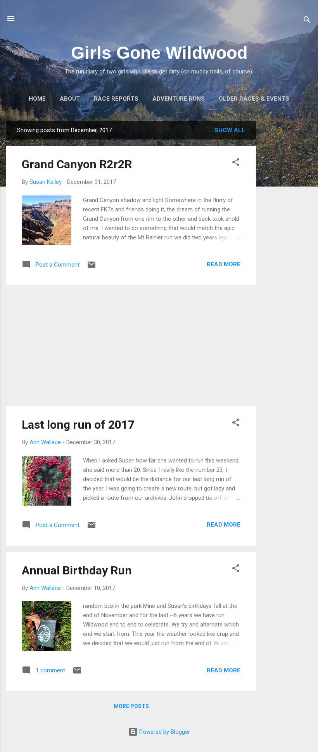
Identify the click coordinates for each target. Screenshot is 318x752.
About (70, 98)
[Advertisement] (287, 237)
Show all (229, 130)
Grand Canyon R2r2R (77, 164)
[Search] (307, 21)
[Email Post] (91, 267)
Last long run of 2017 (78, 424)
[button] (235, 163)
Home (37, 98)
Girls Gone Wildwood (159, 53)
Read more (223, 264)
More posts (131, 706)
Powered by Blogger (164, 731)
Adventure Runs (178, 98)
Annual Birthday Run (77, 570)
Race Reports (116, 98)
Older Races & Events (254, 98)
